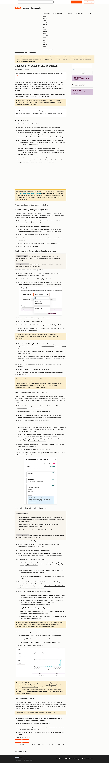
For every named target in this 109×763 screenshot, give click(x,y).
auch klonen (45, 96)
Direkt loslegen (89, 2)
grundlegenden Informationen (45, 595)
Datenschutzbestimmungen (72, 759)
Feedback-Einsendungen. (57, 137)
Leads (36, 137)
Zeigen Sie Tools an (34, 642)
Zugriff (27, 565)
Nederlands (45, 25)
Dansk (44, 37)
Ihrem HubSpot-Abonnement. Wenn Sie (29, 193)
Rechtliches (60, 759)
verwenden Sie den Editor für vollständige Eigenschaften (31, 217)
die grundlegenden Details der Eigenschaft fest (50, 325)
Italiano (44, 27)
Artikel (40, 137)
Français (45, 24)
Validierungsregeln (44, 439)
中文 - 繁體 (45, 35)
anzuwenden (35, 436)
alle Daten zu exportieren (30, 687)
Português (45, 22)
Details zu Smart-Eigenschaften (37, 441)
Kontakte (55, 135)
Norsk (44, 38)
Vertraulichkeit (33, 565)
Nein (26, 741)
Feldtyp (64, 346)
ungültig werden (51, 685)
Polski (44, 29)
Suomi (44, 33)
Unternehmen (21, 137)
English (44, 46)
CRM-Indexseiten (39, 372)
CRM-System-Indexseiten (53, 452)
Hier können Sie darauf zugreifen (25, 61)
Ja (18, 741)
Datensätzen (49, 82)
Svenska (45, 31)
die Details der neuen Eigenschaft (38, 732)
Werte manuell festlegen (55, 152)
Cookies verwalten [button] (87, 759)
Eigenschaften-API (57, 113)
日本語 (44, 20)
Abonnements (34, 73)
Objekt (25, 86)
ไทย (44, 42)
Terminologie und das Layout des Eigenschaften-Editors (44, 127)
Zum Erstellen (34, 264)
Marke (22, 565)
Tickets (32, 137)
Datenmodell (50, 372)
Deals (27, 137)
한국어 (44, 40)
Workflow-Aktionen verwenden (26, 154)
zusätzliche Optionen (56, 328)
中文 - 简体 (45, 44)
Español (45, 18)
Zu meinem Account (48, 49)
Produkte (45, 137)
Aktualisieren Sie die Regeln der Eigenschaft (37, 608)
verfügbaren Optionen (48, 346)
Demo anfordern (77, 2)
